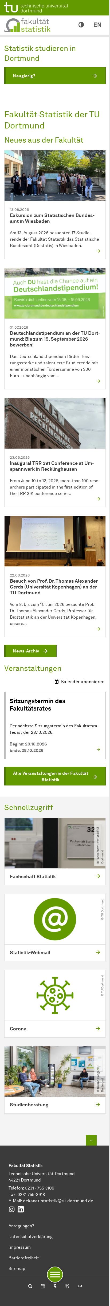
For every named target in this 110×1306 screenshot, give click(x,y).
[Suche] (30, 1286)
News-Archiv (26, 651)
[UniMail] (79, 1286)
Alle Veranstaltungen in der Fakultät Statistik (50, 776)
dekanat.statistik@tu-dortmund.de (58, 1200)
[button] (55, 75)
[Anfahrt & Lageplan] (55, 1286)
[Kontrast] (81, 25)
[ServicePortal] (67, 1286)
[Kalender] (43, 1286)
